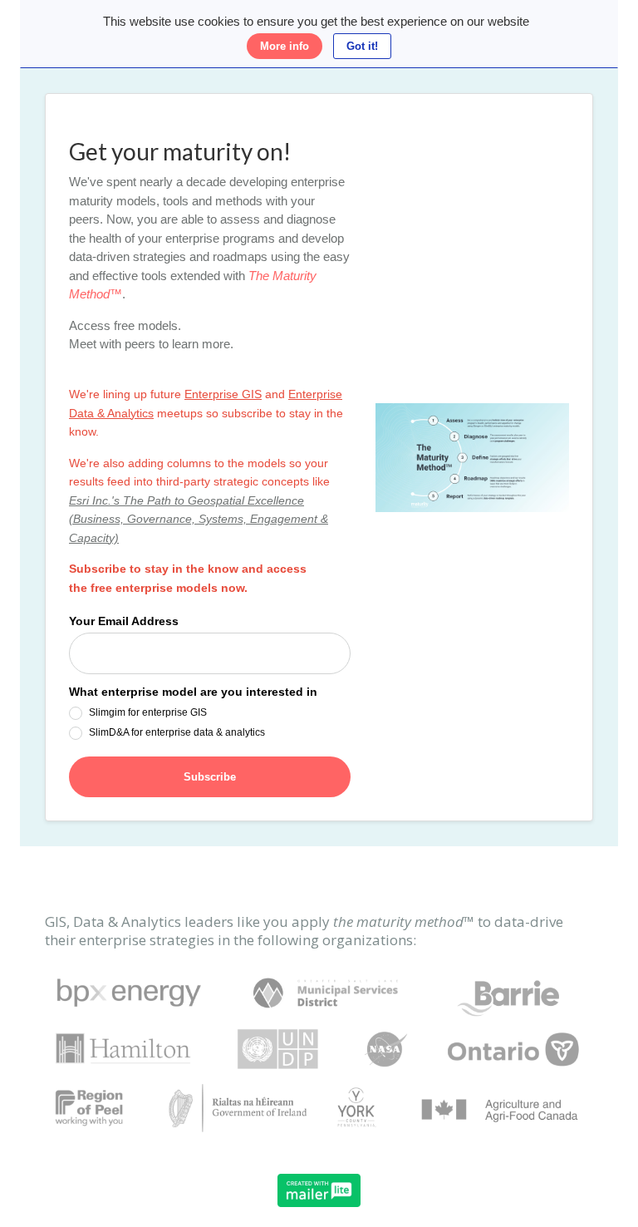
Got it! (362, 46)
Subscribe (210, 777)
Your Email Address (124, 621)
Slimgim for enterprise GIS (148, 712)
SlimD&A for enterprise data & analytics (177, 732)
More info (284, 46)
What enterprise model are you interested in (193, 691)
